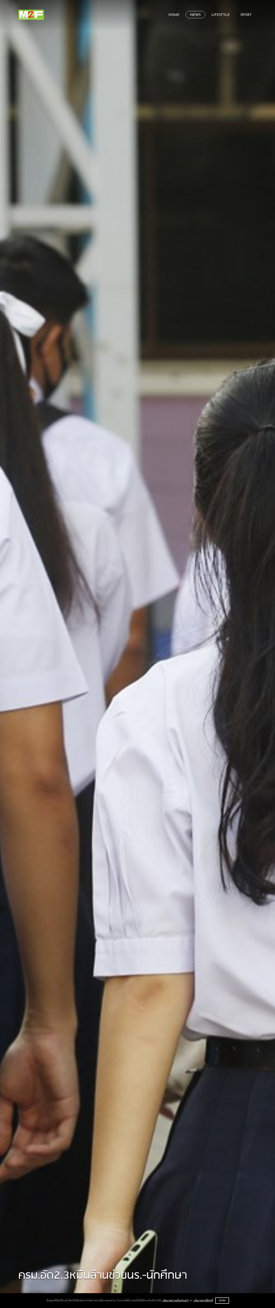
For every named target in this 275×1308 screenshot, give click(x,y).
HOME (173, 15)
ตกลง (222, 1300)
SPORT (246, 15)
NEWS (195, 15)
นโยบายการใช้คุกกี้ (203, 1301)
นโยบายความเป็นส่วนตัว (176, 1301)
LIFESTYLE (220, 15)
